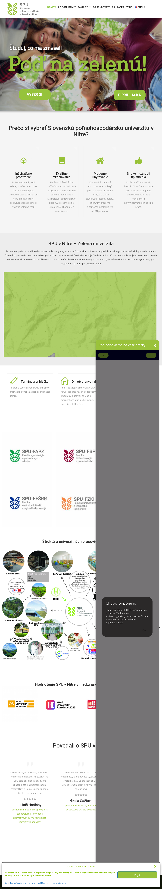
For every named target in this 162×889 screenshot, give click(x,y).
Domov (51, 7)
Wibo (129, 7)
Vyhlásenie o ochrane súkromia (52, 883)
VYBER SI (34, 94)
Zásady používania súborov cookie (21, 883)
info (27, 473)
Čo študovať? (101, 7)
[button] (155, 866)
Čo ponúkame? (67, 7)
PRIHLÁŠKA (118, 7)
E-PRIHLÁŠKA (129, 95)
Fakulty (84, 7)
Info (80, 476)
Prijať (137, 875)
